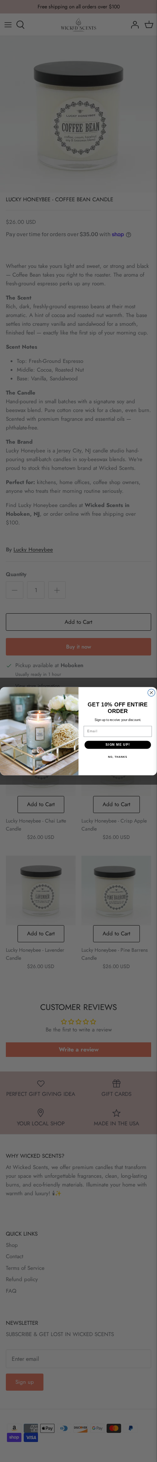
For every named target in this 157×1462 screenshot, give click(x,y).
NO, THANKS (117, 756)
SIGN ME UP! (118, 744)
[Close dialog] (151, 692)
